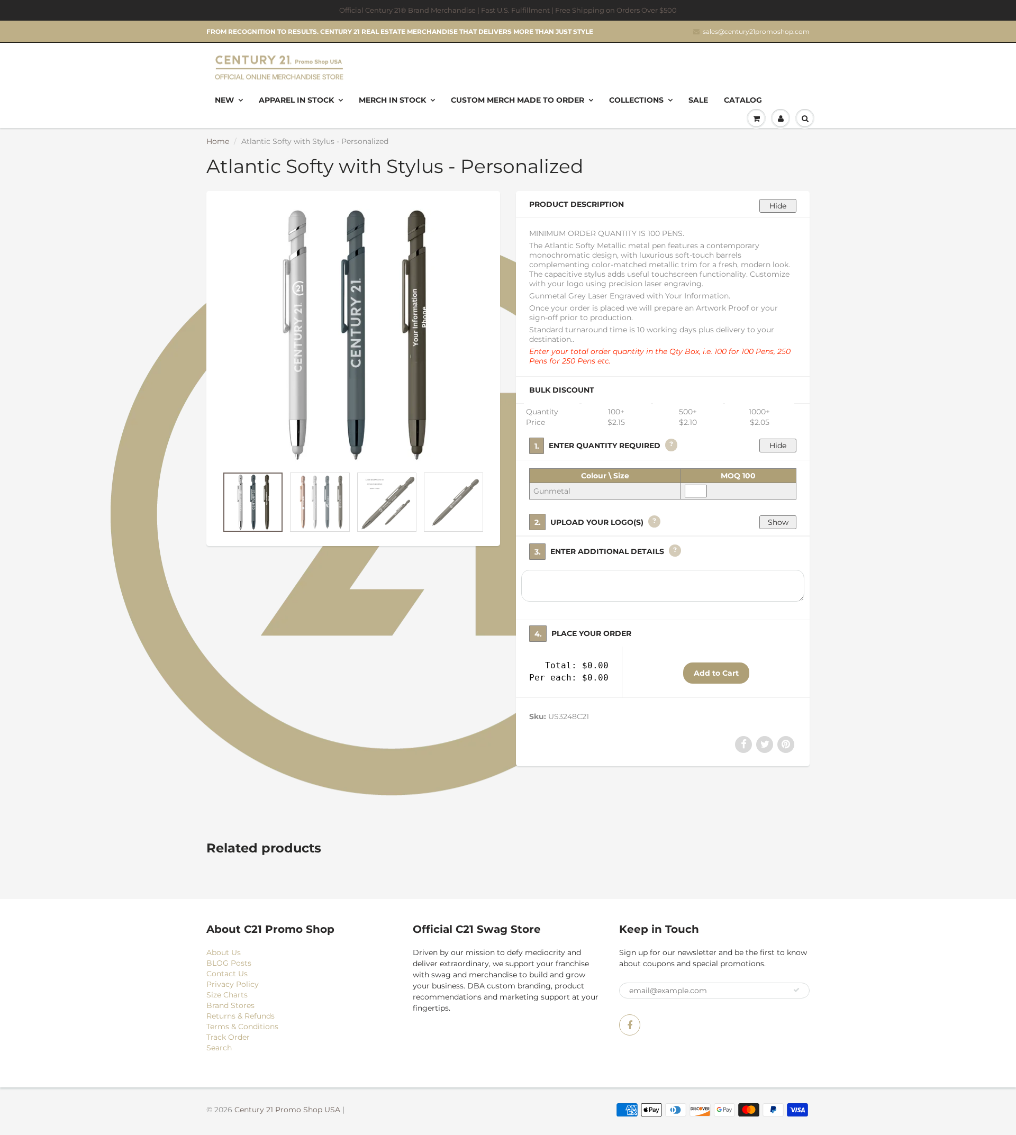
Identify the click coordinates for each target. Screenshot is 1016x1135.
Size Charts (227, 995)
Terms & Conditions (242, 1026)
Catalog (743, 100)
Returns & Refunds (240, 1016)
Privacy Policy (232, 984)
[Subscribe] (796, 990)
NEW (224, 100)
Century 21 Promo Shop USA (287, 1109)
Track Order (228, 1037)
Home (217, 141)
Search (219, 1047)
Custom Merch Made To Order (517, 100)
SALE (698, 100)
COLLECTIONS (636, 100)
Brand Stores (230, 1005)
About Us (223, 952)
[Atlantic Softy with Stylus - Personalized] (353, 334)
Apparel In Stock (296, 100)
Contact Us (227, 973)
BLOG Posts (228, 963)
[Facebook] (629, 1025)
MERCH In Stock (392, 100)
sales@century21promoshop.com (756, 31)
